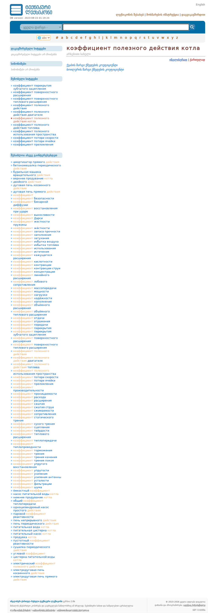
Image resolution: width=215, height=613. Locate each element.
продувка (24, 537)
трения (28, 453)
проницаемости (35, 393)
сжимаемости (33, 410)
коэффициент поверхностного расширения (35, 94)
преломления (33, 383)
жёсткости (31, 228)
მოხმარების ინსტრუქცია (162, 14)
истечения (31, 251)
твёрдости (31, 430)
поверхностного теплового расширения (35, 346)
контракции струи (36, 268)
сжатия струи (33, 407)
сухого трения (34, 423)
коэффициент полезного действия (31, 107)
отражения (31, 321)
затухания (31, 238)
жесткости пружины (31, 223)
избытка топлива (36, 245)
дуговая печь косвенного (31, 187)
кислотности (32, 261)
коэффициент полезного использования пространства (34, 133)
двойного (27, 181)
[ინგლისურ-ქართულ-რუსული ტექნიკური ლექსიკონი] (31, 15)
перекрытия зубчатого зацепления (32, 333)
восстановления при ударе (35, 210)
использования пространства (34, 372)
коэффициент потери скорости (35, 137)
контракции (32, 265)
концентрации (34, 271)
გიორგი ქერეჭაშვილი (194, 605)
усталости (31, 480)
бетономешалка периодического (37, 167)
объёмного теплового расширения (31, 313)
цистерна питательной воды (34, 558)
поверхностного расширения (35, 339)
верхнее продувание (33, 178)
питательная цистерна (34, 530)
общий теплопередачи (28, 502)
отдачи (28, 318)
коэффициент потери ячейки (34, 141)
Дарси (28, 218)
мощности (31, 291)
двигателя (31, 359)
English (200, 4)
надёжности (32, 298)
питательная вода (31, 527)
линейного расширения (31, 276)
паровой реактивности (29, 515)
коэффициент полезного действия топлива (31, 126)
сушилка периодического (31, 548)
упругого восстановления (30, 465)
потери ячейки (34, 380)
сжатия (29, 403)
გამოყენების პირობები (43, 610)
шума (27, 487)
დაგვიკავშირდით (193, 14)
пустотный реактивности (31, 542)
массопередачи (34, 288)
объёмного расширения (31, 306)
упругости (31, 470)
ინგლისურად (178, 59)
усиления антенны (37, 477)
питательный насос (32, 533)
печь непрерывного (34, 520)
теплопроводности (27, 445)
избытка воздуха (36, 241)
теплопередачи (34, 440)
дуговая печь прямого (36, 191)
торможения (32, 450)
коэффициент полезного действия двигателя (31, 113)
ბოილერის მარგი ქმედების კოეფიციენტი (95, 69)
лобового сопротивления (30, 283)
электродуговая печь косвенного (28, 571)
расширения (32, 400)
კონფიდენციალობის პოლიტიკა (73, 610)
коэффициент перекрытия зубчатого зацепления (32, 87)
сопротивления (34, 414)
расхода (29, 397)
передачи (30, 324)
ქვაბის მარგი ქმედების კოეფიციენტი (92, 65)
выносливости (33, 214)
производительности (28, 389)
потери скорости (35, 377)
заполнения (32, 234)
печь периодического (36, 523)
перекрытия (32, 328)
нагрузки (30, 294)
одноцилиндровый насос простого (31, 509)
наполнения (32, 301)
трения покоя (33, 460)
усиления (30, 473)
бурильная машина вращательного (31, 173)
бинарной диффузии (30, 203)
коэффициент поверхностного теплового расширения (35, 100)
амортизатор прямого (36, 162)
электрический (34, 565)
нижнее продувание (32, 497)
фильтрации (32, 483)
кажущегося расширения (32, 256)
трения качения (35, 457)
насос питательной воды (36, 494)
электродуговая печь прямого (35, 578)
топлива (31, 365)
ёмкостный (31, 490)
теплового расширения (31, 435)
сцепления (31, 427)
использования (34, 248)
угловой (29, 553)
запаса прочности (36, 231)
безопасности (33, 198)
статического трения (33, 419)
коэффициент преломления (33, 144)
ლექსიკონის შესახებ (130, 14)
